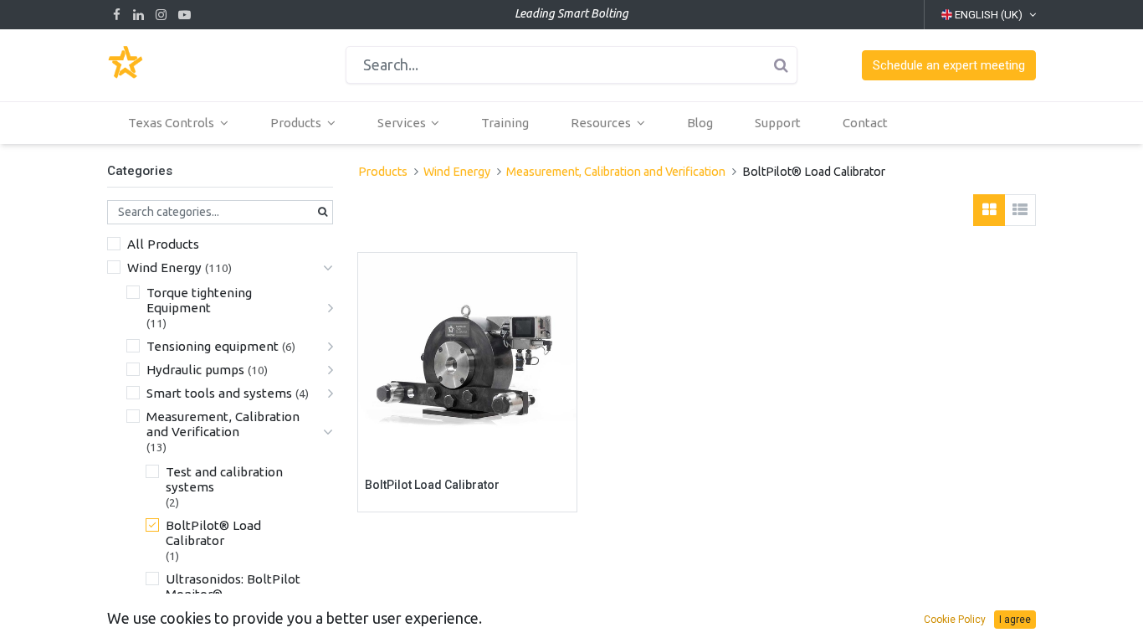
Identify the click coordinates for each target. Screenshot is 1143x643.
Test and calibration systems (224, 479)
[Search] (780, 65)
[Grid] (989, 210)
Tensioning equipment (212, 346)
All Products (163, 244)
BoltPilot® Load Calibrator (213, 533)
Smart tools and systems (219, 393)
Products (382, 171)
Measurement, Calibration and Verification (223, 424)
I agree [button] (1015, 619)
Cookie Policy (955, 619)
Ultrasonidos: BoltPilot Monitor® (233, 586)
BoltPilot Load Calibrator (432, 484)
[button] (949, 65)
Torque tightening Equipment (199, 300)
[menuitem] (505, 123)
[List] (1020, 210)
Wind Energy (164, 267)
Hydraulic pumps (195, 370)
